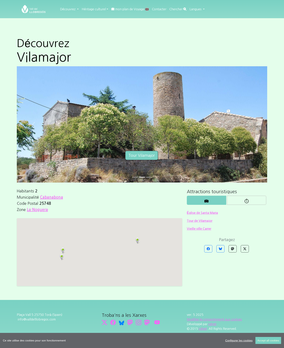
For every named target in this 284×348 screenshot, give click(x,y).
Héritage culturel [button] (94, 9)
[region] (142, 340)
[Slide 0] (135, 177)
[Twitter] (245, 248)
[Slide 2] (149, 177)
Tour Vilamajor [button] (141, 155)
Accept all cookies (268, 340)
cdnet (212, 324)
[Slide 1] (142, 177)
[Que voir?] (206, 200)
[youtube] (157, 322)
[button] (137, 241)
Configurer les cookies (239, 340)
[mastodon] (147, 322)
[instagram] (138, 322)
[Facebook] (208, 248)
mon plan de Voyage (131, 9)
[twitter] (104, 322)
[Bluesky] (220, 248)
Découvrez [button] (68, 9)
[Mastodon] (233, 248)
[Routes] (246, 200)
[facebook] (113, 322)
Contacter (159, 9)
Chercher (176, 9)
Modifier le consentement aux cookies (214, 319)
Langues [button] (196, 9)
